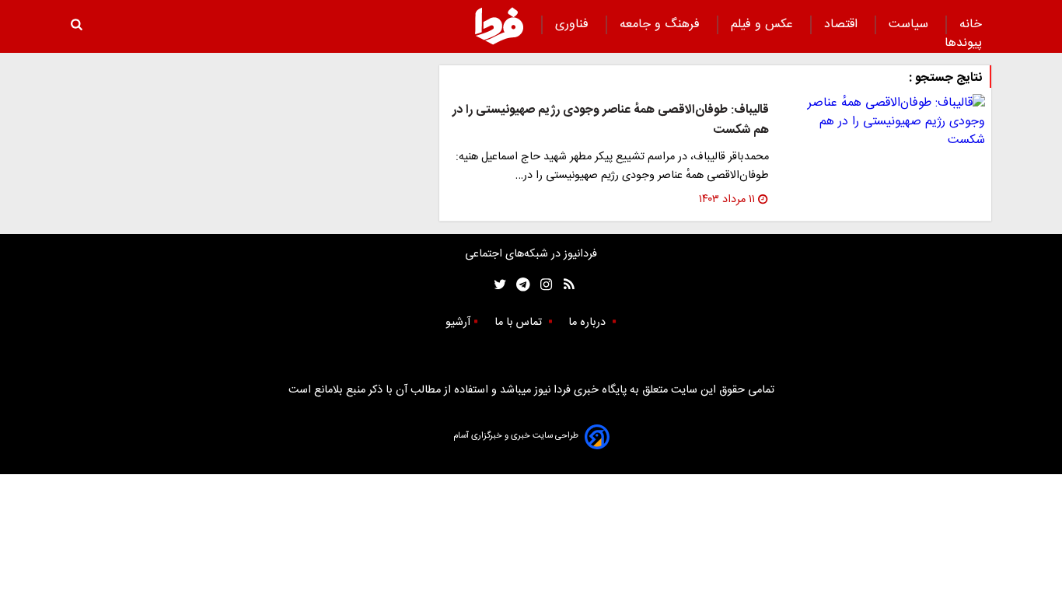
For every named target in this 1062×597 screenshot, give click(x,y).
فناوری (573, 24)
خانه (970, 24)
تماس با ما (519, 322)
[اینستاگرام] (542, 284)
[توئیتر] (496, 284)
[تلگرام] (518, 284)
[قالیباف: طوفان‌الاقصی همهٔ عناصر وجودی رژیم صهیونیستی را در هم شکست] (883, 122)
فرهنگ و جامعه (662, 24)
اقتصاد (842, 24)
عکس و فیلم (764, 24)
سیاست (910, 24)
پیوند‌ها (963, 43)
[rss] (564, 284)
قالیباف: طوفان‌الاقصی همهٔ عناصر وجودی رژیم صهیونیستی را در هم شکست (610, 120)
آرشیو (457, 322)
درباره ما (588, 322)
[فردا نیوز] (499, 25)
